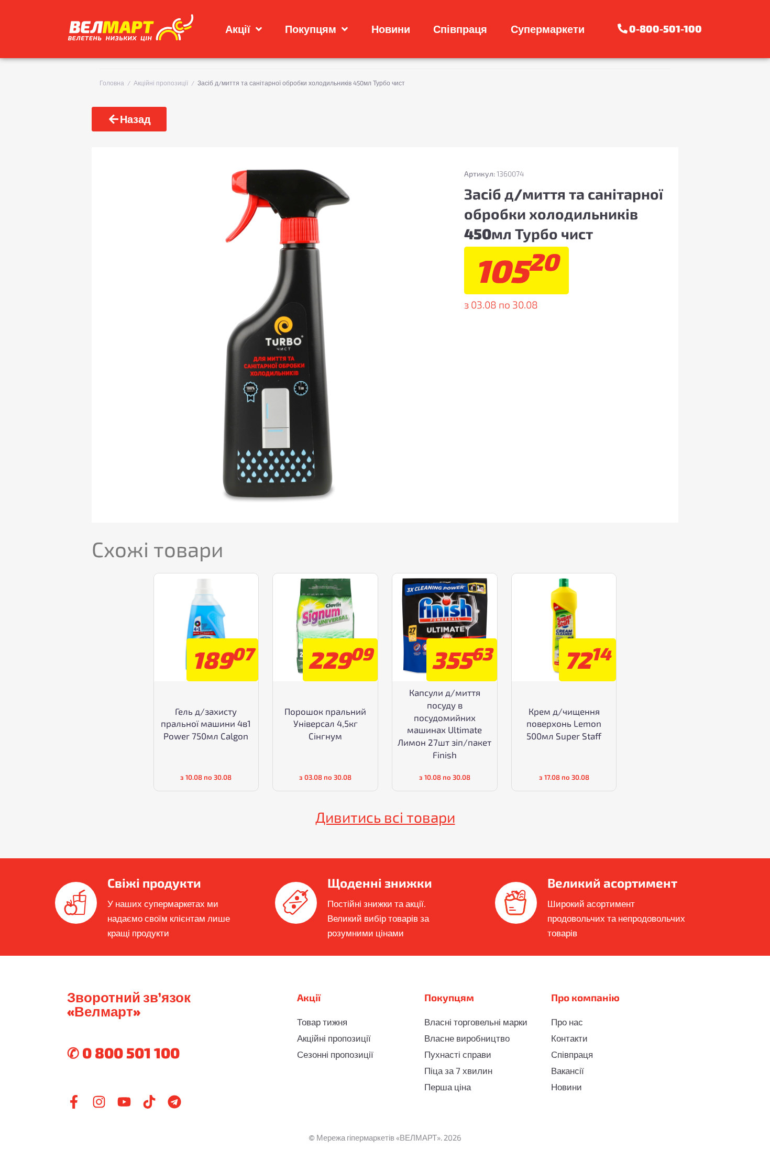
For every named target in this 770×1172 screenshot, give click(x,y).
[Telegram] (174, 1102)
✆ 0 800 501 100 (123, 1053)
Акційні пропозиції (161, 82)
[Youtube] (124, 1102)
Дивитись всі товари (385, 817)
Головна (112, 82)
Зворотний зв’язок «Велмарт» (129, 1004)
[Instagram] (99, 1102)
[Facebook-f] (74, 1102)
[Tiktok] (149, 1102)
